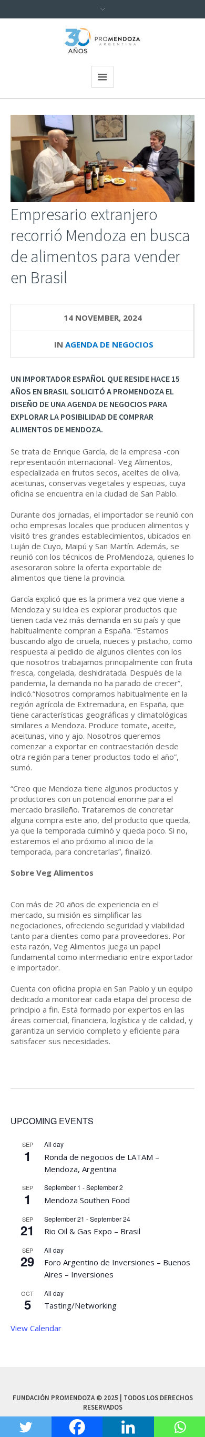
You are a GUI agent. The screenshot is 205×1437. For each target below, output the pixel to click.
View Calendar (36, 1328)
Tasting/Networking (80, 1305)
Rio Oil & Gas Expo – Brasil (92, 1231)
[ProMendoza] (102, 40)
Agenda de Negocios (109, 344)
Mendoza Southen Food (87, 1200)
